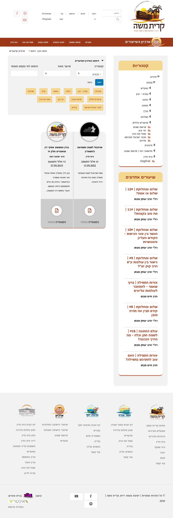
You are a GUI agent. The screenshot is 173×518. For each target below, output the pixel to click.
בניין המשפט (28, 457)
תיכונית (148, 145)
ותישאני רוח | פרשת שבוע (138, 151)
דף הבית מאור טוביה (122, 424)
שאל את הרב (27, 42)
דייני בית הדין (28, 440)
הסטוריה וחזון (93, 436)
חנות (162, 458)
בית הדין (13, 42)
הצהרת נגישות (15, 507)
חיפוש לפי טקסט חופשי (24, 66)
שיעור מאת (64, 66)
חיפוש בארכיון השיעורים (87, 60)
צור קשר (61, 16)
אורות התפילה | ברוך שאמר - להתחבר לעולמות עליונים (142, 286)
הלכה (68, 91)
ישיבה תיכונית (58, 42)
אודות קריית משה (155, 425)
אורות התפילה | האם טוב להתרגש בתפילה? (141, 357)
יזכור (162, 452)
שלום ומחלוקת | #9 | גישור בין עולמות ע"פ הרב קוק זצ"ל (142, 262)
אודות (83, 13)
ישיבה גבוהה (43, 42)
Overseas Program (46, 16)
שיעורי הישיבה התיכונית (55, 424)
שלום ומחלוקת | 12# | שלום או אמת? (141, 191)
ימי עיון (61, 99)
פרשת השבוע (74, 42)
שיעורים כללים (95, 99)
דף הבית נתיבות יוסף (89, 425)
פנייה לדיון (29, 473)
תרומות (72, 13)
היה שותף (160, 447)
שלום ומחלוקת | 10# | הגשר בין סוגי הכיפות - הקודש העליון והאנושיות (140, 236)
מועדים (88, 42)
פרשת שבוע (76, 99)
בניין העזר (30, 462)
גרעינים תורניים (157, 436)
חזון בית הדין (28, 435)
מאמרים (31, 451)
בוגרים (97, 430)
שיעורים (128, 435)
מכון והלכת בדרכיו (123, 430)
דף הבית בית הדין (26, 424)
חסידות (31, 91)
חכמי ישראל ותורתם (93, 107)
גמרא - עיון (83, 91)
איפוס (90, 82)
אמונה (55, 91)
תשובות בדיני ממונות (24, 446)
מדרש (74, 107)
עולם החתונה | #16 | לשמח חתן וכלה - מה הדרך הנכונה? (142, 335)
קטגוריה (98, 66)
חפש (99, 82)
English (145, 161)
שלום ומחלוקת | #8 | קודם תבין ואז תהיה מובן (142, 311)
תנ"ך (43, 91)
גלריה (130, 446)
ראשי (94, 13)
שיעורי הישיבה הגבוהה (56, 430)
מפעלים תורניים (156, 431)
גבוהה (84, 222)
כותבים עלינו (126, 451)
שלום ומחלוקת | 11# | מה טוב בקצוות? (141, 211)
